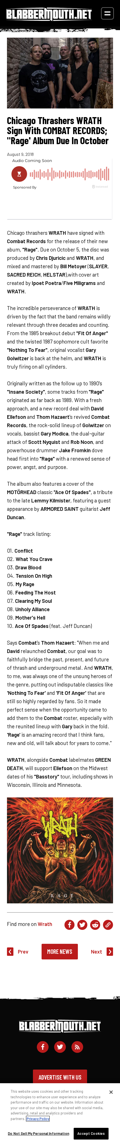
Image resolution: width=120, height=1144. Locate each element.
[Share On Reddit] (95, 925)
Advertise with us (60, 1077)
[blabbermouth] (49, 19)
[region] (60, 1113)
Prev (23, 951)
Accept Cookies (91, 1133)
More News (59, 951)
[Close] (111, 1092)
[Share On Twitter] (82, 925)
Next (96, 951)
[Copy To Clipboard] (108, 925)
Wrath (45, 924)
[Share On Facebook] (69, 925)
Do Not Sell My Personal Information (38, 1133)
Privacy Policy (38, 1118)
